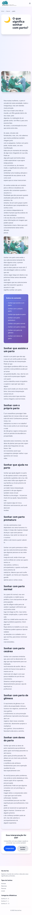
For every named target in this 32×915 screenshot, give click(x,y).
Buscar (8, 11)
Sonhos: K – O (5, 903)
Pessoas (3, 888)
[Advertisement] (16, 53)
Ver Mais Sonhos (22, 848)
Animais (3, 883)
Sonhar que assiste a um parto (16, 304)
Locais (3, 891)
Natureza (4, 886)
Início (2, 11)
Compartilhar (10, 848)
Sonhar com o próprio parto (15, 310)
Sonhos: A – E (5, 898)
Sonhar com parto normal (16, 323)
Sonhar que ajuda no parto (17, 314)
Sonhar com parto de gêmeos (15, 331)
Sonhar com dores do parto (15, 337)
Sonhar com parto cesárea (16, 327)
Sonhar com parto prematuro (14, 319)
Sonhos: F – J (4, 901)
